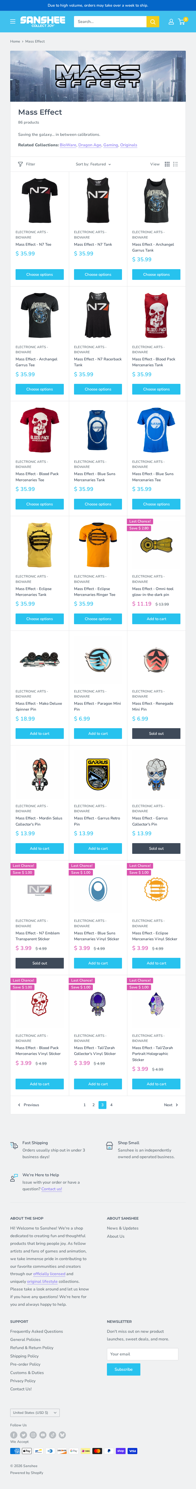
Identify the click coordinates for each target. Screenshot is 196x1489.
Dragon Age (89, 145)
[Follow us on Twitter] (23, 1435)
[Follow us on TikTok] (52, 1435)
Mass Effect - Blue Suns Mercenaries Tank (94, 476)
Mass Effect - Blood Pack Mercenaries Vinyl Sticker (38, 1050)
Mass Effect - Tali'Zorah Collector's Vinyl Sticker (95, 1050)
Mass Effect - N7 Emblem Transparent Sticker (38, 936)
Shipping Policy (24, 1356)
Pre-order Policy (25, 1364)
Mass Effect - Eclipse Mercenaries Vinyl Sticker (154, 936)
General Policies (25, 1339)
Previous (31, 1104)
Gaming (110, 145)
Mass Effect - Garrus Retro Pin (97, 821)
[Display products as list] (175, 164)
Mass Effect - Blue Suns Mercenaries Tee (153, 476)
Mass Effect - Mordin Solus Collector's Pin (39, 821)
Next (168, 1104)
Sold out (156, 733)
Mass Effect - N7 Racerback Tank (98, 362)
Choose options (39, 274)
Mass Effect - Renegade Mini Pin (152, 706)
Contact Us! (21, 1389)
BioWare (68, 145)
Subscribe (124, 1369)
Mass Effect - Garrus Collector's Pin (150, 821)
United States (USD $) (30, 1412)
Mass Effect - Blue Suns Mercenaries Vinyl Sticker (96, 936)
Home (15, 41)
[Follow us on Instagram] (33, 1435)
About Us (116, 1236)
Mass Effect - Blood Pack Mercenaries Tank (153, 362)
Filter (30, 164)
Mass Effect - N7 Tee (33, 244)
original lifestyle (42, 1281)
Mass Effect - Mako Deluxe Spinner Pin (39, 706)
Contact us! (51, 1189)
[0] (181, 22)
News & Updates (123, 1228)
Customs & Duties (27, 1373)
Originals (128, 145)
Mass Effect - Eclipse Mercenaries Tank (34, 591)
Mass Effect (35, 41)
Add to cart (156, 618)
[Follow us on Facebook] (13, 1435)
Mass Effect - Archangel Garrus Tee (36, 362)
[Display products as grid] (167, 164)
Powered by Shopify (26, 1472)
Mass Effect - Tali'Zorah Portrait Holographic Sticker (152, 1053)
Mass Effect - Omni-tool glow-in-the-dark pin (153, 591)
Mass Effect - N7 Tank (93, 244)
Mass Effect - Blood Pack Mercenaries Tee (37, 476)
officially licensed (49, 1274)
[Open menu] (12, 21)
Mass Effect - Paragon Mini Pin (97, 706)
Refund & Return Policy (31, 1348)
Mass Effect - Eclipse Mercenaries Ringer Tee (94, 591)
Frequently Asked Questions (36, 1331)
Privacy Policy (22, 1381)
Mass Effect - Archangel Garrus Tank (153, 247)
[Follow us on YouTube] (42, 1435)
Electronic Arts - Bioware (32, 235)
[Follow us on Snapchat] (62, 1435)
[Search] (152, 21)
